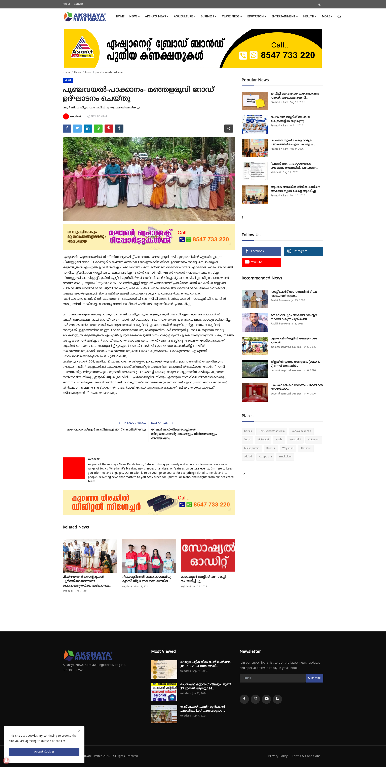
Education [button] (255, 16)
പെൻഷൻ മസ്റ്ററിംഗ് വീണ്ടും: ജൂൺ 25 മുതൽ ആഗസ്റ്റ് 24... (205, 687)
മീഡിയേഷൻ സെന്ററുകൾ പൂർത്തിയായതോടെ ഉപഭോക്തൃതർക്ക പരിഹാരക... (87, 581)
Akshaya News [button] (155, 16)
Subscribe (314, 678)
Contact (78, 4)
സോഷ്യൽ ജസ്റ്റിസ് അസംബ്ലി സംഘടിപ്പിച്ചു (203, 579)
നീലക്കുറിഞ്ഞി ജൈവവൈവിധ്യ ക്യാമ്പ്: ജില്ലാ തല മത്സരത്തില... (146, 579)
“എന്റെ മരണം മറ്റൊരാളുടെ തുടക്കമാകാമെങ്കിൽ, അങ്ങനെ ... (294, 166)
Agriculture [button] (183, 16)
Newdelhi (295, 440)
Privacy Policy (278, 756)
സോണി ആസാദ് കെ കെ (286, 347)
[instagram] (255, 699)
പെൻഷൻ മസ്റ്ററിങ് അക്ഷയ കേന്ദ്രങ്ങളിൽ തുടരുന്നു (290, 119)
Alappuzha (265, 457)
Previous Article (135, 423)
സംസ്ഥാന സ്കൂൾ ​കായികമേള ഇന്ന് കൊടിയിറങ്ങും (106, 430)
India (247, 440)
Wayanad (288, 448)
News (77, 72)
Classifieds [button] (230, 16)
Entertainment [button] (283, 16)
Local (88, 72)
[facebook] (244, 699)
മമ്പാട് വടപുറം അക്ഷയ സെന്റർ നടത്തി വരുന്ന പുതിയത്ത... (294, 317)
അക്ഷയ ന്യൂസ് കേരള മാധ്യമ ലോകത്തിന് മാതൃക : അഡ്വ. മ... (293, 142)
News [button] (133, 16)
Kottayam (313, 440)
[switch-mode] (319, 4)
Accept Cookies (44, 752)
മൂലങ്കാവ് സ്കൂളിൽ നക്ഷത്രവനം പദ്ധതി (294, 340)
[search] (339, 16)
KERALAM (263, 440)
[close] (79, 730)
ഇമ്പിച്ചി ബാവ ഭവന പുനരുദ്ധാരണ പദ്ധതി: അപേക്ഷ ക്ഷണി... (295, 96)
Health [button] (308, 16)
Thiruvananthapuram (272, 431)
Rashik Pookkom (280, 300)
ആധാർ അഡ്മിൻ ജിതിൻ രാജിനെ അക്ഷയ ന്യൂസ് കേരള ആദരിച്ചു (295, 189)
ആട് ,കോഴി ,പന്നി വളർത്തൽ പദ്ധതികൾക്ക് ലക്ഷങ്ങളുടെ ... (202, 709)
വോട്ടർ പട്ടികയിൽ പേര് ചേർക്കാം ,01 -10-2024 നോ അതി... (206, 664)
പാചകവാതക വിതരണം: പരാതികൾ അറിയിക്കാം (297, 387)
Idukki (248, 457)
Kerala (248, 431)
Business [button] (207, 16)
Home (120, 16)
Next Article (159, 423)
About (66, 4)
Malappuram (251, 448)
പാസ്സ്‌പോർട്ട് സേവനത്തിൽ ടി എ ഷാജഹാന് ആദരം (294, 294)
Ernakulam (285, 457)
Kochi (279, 440)
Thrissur (306, 448)
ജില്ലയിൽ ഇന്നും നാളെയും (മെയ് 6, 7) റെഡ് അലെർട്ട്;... (295, 364)
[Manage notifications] (6, 761)
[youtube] (266, 699)
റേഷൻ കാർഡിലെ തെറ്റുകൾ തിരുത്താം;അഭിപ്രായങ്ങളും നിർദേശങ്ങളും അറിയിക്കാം (184, 434)
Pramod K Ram (279, 102)
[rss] (277, 699)
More (326, 16)
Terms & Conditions (306, 756)
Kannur (270, 448)
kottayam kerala (301, 431)
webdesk (94, 459)
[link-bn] (193, 48)
